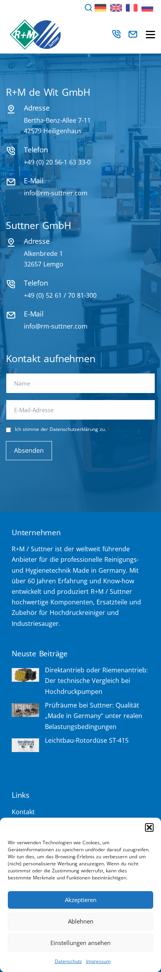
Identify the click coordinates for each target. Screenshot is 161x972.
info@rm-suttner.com (56, 193)
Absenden (29, 450)
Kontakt (23, 812)
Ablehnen (80, 921)
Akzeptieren (81, 900)
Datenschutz (68, 961)
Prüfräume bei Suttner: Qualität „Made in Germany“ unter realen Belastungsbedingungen (93, 716)
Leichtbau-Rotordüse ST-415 (87, 740)
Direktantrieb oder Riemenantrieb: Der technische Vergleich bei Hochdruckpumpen (96, 680)
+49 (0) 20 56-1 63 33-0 (57, 162)
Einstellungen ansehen (80, 943)
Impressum (98, 961)
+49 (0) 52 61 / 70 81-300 (60, 295)
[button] (149, 827)
